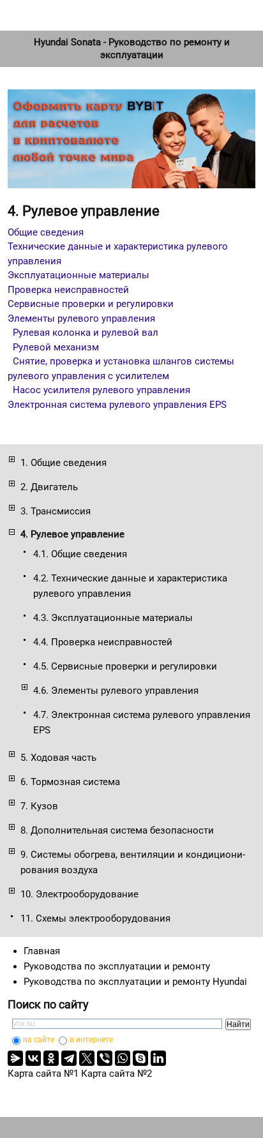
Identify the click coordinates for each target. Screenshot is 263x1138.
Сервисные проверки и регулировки (91, 304)
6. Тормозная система (70, 782)
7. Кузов (39, 806)
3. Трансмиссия (55, 511)
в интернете (91, 1039)
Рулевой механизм (56, 347)
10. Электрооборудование (79, 894)
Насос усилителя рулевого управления (101, 390)
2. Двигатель (49, 487)
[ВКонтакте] (33, 1058)
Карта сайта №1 (43, 1073)
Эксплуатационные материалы (78, 275)
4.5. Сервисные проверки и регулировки (125, 666)
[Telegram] (69, 1058)
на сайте (38, 1039)
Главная (42, 951)
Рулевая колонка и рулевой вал (85, 332)
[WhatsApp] (122, 1058)
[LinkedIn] (158, 1058)
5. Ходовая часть (58, 757)
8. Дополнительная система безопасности (117, 830)
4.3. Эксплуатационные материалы (113, 618)
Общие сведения (46, 232)
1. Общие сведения (63, 462)
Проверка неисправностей (68, 290)
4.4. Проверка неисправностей (102, 642)
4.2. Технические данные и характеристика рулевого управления (130, 586)
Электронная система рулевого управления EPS (117, 404)
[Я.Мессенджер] (15, 1058)
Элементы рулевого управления (81, 318)
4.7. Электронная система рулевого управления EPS (141, 722)
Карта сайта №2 (116, 1073)
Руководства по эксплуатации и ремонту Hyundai (135, 981)
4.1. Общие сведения (80, 554)
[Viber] (104, 1058)
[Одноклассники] (51, 1058)
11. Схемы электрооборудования (95, 918)
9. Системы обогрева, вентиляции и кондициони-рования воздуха (132, 862)
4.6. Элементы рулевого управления (116, 690)
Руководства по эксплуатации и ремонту (117, 966)
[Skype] (140, 1058)
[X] (86, 1058)
